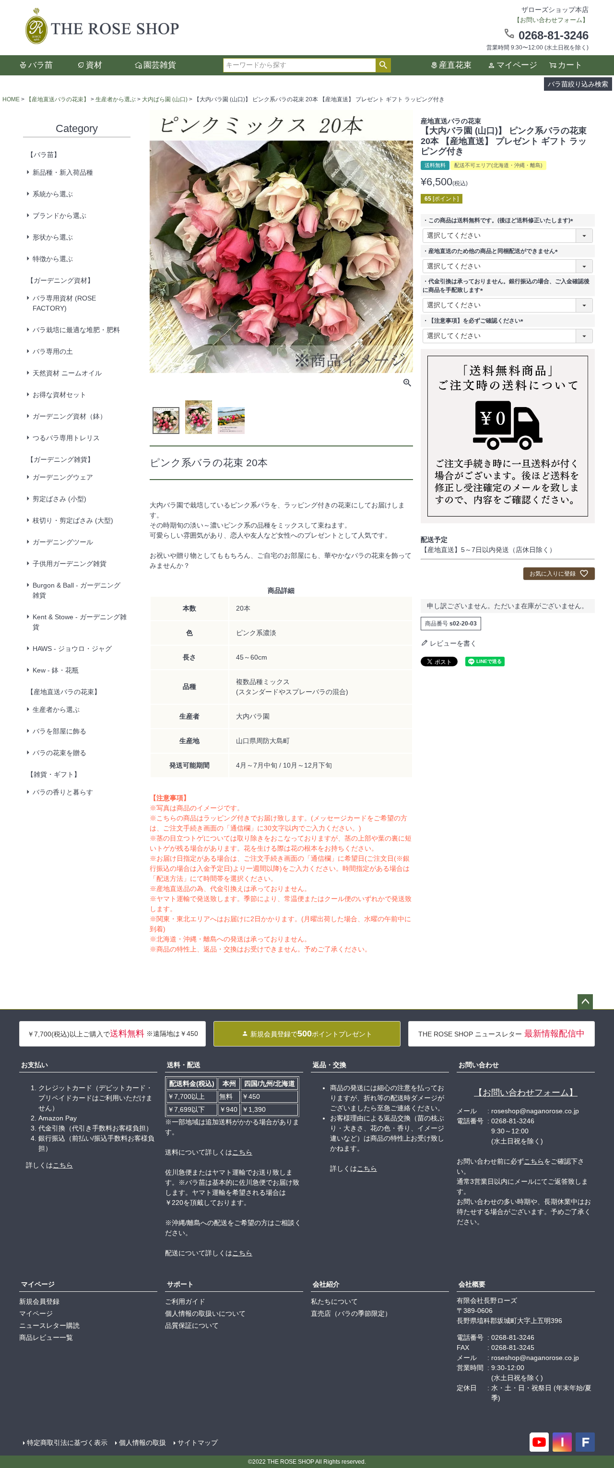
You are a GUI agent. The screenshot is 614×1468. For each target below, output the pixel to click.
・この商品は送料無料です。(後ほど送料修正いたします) (499, 220)
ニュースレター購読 (49, 1325)
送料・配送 (184, 1065)
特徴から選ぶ (53, 259)
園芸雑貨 (159, 65)
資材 (94, 65)
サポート (180, 1284)
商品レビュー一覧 (46, 1337)
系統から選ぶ (53, 194)
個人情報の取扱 (142, 1442)
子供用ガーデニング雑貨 (69, 563)
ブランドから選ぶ (59, 215)
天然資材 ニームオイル (67, 373)
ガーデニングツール (63, 542)
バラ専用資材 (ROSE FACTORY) (64, 303)
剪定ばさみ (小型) (59, 499)
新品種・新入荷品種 (63, 172)
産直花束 (455, 65)
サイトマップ (197, 1442)
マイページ (516, 65)
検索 (383, 65)
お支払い (34, 1065)
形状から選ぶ (53, 237)
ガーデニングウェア (63, 477)
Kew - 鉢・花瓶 (56, 670)
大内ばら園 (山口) (165, 99)
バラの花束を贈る (59, 753)
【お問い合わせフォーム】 (526, 1092)
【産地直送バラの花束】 (57, 99)
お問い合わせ (479, 1065)
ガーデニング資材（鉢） (69, 416)
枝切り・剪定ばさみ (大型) (73, 520)
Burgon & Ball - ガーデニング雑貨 (76, 590)
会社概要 (472, 1284)
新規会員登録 (39, 1301)
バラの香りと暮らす (63, 792)
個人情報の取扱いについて (205, 1313)
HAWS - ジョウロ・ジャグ (72, 648)
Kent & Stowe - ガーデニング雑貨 (80, 622)
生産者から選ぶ (115, 99)
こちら (63, 1165)
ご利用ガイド (185, 1301)
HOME (11, 99)
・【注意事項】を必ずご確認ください (474, 320)
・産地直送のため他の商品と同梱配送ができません (492, 251)
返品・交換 (329, 1065)
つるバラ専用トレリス (66, 438)
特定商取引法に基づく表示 (67, 1442)
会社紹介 (326, 1284)
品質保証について (192, 1325)
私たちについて (334, 1301)
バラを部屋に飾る (59, 731)
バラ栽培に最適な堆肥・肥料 (76, 330)
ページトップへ (585, 1002)
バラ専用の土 (53, 351)
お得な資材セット (59, 394)
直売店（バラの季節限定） (351, 1313)
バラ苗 (40, 65)
